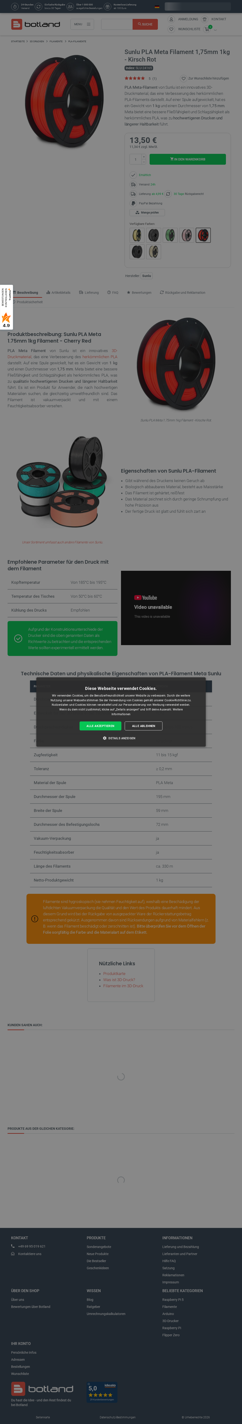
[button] (121, 738)
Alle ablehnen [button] (143, 725)
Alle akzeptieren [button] (100, 725)
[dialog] (121, 712)
